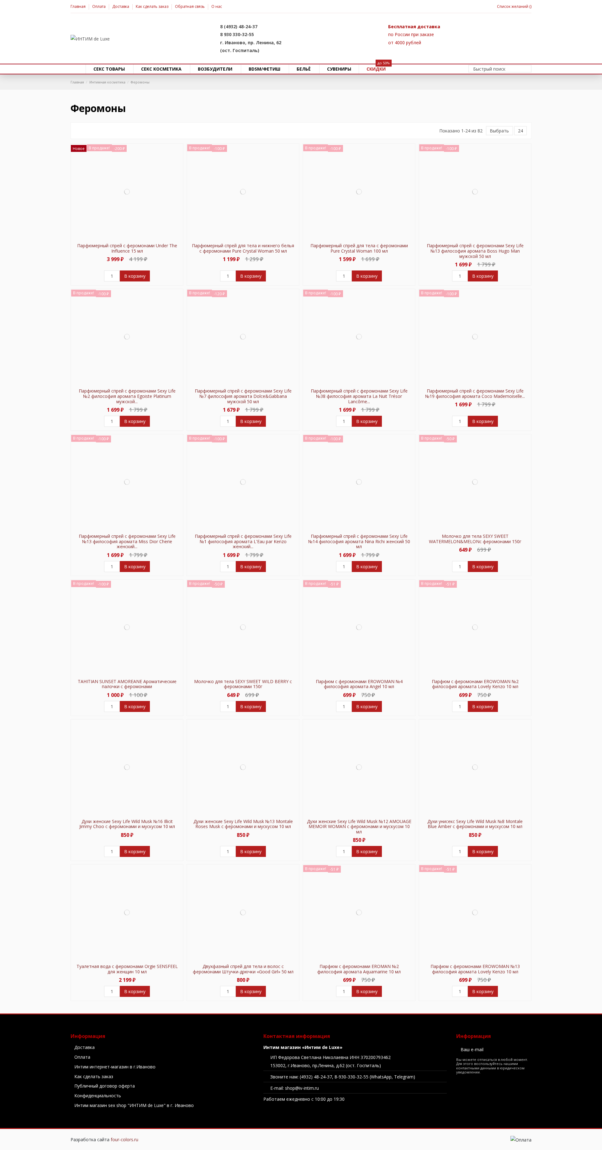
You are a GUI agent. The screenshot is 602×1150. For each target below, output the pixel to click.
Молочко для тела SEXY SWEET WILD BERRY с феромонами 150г (243, 684)
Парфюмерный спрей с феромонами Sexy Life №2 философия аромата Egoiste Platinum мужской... (127, 396)
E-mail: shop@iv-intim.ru (294, 1088)
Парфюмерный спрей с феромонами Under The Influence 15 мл (127, 248)
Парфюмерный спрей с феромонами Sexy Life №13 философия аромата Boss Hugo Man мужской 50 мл (475, 251)
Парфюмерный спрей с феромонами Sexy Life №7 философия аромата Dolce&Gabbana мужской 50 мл (243, 396)
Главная (79, 6)
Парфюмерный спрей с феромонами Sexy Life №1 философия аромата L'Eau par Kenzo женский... (243, 541)
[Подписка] (527, 1049)
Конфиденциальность (97, 1096)
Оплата (99, 6)
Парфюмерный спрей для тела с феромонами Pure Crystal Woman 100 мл (359, 248)
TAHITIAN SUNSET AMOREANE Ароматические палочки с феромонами (127, 684)
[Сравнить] (127, 237)
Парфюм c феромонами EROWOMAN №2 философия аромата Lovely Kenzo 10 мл (475, 684)
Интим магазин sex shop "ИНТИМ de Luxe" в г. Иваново (134, 1105)
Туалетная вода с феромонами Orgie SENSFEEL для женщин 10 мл (127, 969)
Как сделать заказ (152, 6)
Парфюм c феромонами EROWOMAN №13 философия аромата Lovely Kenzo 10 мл (475, 969)
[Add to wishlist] (123, 237)
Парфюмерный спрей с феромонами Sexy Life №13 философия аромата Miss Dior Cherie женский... (127, 541)
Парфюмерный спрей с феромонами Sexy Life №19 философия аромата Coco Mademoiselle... (475, 393)
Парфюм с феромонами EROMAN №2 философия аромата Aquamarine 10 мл (359, 969)
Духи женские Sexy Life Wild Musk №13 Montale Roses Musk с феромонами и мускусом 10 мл (243, 824)
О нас (216, 6)
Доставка (121, 6)
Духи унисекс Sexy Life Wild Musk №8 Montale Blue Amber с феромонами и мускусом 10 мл (475, 824)
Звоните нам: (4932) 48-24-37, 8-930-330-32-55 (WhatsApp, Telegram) (342, 1077)
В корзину (134, 276)
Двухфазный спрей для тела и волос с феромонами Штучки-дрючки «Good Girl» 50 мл (243, 969)
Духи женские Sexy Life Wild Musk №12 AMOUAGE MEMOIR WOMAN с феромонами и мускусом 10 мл (359, 826)
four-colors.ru (124, 1139)
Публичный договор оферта (104, 1086)
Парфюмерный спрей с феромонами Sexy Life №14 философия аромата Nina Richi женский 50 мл (359, 541)
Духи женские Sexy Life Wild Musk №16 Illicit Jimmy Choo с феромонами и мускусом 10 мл (127, 824)
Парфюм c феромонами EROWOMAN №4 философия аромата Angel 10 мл (359, 684)
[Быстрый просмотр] (130, 237)
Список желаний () (514, 6)
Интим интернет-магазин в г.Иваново (115, 1067)
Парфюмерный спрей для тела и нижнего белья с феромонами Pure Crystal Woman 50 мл (243, 248)
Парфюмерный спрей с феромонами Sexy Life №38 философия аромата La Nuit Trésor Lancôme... (359, 396)
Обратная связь (190, 6)
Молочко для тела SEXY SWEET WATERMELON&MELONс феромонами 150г (475, 538)
